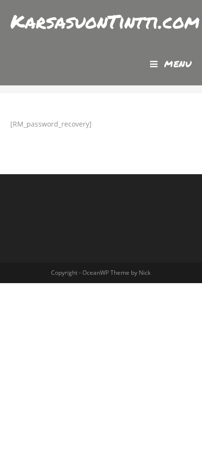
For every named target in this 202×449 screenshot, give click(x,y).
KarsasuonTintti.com (105, 21)
